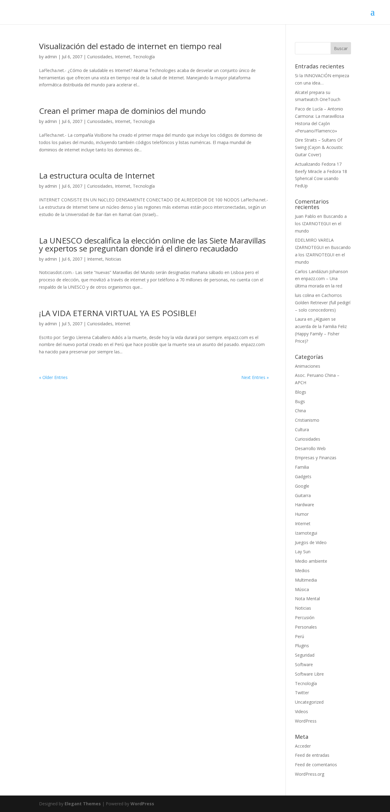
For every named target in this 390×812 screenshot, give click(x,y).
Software (304, 664)
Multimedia (306, 580)
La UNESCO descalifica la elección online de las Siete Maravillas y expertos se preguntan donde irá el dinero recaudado (152, 244)
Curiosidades (99, 57)
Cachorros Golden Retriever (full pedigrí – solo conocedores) (322, 302)
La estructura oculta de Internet (97, 175)
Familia (302, 467)
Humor (302, 514)
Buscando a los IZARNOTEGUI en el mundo (321, 223)
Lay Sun (302, 551)
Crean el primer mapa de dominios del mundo (122, 110)
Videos (301, 711)
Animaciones (307, 366)
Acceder (303, 746)
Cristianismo (307, 420)
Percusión (304, 617)
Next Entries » (255, 377)
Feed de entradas (312, 755)
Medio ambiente (311, 561)
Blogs (300, 392)
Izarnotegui (306, 533)
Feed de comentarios (316, 764)
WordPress (306, 721)
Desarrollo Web (310, 448)
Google (302, 486)
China (300, 410)
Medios (302, 570)
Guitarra (303, 495)
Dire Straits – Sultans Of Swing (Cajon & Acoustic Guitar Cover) (319, 147)
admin (51, 57)
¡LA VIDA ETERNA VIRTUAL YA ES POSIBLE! (117, 313)
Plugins (302, 645)
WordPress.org (309, 774)
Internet (122, 57)
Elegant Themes (83, 804)
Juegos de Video (311, 542)
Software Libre (309, 674)
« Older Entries (53, 377)
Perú (299, 636)
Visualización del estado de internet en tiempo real (130, 46)
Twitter (302, 692)
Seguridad (304, 655)
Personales (306, 627)
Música (302, 589)
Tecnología (144, 57)
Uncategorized (309, 702)
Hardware (304, 504)
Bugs (300, 401)
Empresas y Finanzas (315, 457)
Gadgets (303, 476)
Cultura (302, 429)
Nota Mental (307, 598)
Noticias (113, 259)
